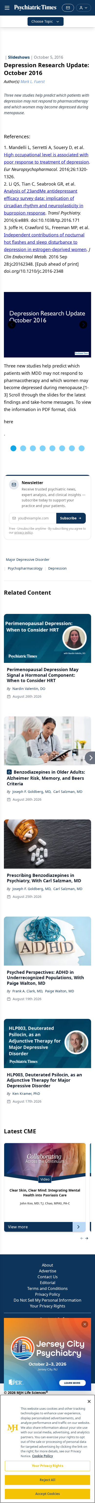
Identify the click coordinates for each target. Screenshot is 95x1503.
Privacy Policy (47, 1294)
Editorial (47, 1282)
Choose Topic (42, 21)
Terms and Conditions (47, 1288)
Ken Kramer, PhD (26, 1093)
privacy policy (23, 532)
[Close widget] (84, 1324)
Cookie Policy (42, 1456)
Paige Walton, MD (59, 991)
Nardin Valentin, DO (28, 688)
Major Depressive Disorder (27, 559)
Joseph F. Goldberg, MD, (31, 791)
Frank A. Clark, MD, (27, 991)
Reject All (47, 1480)
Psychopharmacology (25, 568)
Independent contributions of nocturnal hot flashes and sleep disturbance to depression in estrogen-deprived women (45, 242)
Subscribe (68, 518)
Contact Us (48, 1276)
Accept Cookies (47, 1494)
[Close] (89, 1401)
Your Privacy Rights (47, 1306)
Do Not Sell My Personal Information (47, 1300)
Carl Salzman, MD (67, 791)
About (47, 1265)
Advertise (47, 1271)
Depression (57, 568)
